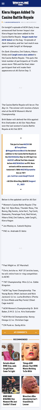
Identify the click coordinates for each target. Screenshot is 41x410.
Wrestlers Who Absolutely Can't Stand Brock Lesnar (30, 400)
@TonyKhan (20, 147)
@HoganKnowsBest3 (16, 150)
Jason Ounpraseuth (12, 22)
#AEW (26, 144)
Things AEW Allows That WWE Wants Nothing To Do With (30, 367)
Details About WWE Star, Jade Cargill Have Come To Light (9, 367)
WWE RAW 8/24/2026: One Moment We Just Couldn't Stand (10, 400)
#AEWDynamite (28, 169)
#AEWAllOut (14, 157)
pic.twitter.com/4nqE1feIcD (21, 176)
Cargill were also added (22, 54)
